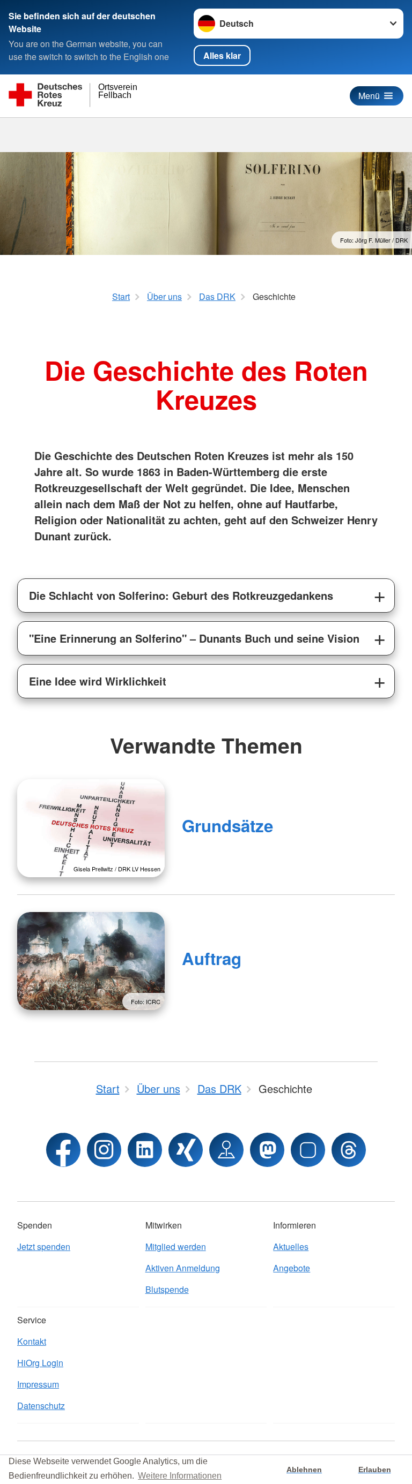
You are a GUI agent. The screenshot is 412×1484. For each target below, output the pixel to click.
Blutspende (167, 1289)
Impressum (38, 1384)
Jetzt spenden (43, 1246)
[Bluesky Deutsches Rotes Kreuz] (308, 1150)
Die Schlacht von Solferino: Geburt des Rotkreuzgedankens (181, 595)
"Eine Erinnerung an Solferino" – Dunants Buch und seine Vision (194, 638)
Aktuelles (290, 1246)
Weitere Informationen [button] (180, 1475)
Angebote (291, 1268)
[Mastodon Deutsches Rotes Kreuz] (267, 1150)
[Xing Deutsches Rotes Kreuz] (185, 1150)
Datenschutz (41, 1405)
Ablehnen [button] (304, 1469)
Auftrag (211, 958)
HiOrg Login (40, 1363)
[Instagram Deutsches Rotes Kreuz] (104, 1150)
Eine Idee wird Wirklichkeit (97, 681)
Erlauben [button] (374, 1469)
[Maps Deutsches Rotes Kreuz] (226, 1150)
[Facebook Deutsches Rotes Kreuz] (63, 1150)
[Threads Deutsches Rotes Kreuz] (349, 1150)
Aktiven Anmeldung (182, 1268)
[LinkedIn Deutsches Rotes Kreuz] (145, 1150)
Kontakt (31, 1341)
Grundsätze (227, 825)
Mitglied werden (175, 1246)
